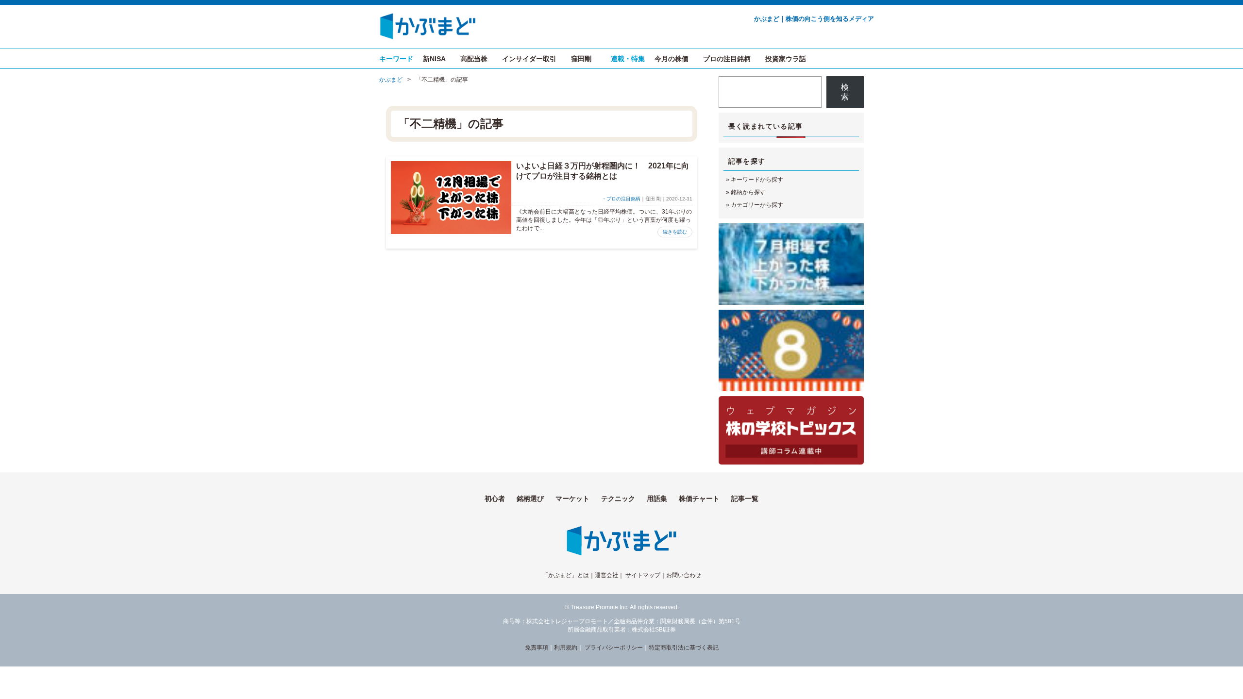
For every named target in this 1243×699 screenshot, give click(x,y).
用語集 (657, 498)
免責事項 (536, 647)
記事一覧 (744, 498)
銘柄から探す (748, 192)
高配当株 (473, 59)
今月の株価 (672, 59)
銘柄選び (530, 498)
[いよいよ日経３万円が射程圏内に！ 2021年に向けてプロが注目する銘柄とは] (451, 197)
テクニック (618, 498)
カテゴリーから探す (757, 204)
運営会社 (606, 575)
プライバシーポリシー (614, 647)
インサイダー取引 (529, 59)
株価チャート (699, 498)
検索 (845, 92)
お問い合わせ (683, 575)
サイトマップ (642, 575)
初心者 (495, 498)
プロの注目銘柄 (727, 59)
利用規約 (565, 647)
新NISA (434, 59)
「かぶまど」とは (565, 575)
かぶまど (391, 79)
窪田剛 (581, 59)
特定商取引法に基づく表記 (684, 647)
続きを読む (675, 231)
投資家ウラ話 (785, 59)
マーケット (572, 498)
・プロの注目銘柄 (621, 198)
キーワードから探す (757, 179)
